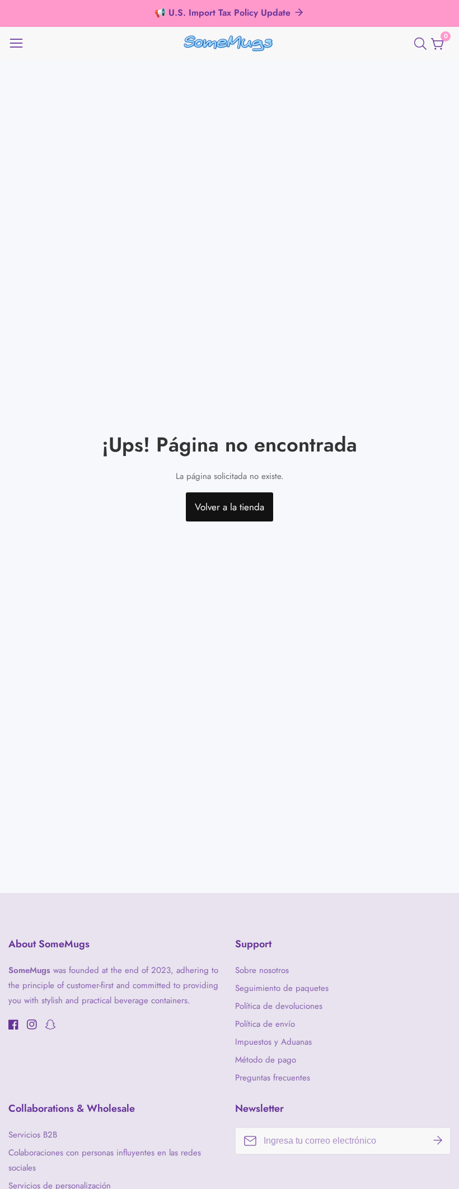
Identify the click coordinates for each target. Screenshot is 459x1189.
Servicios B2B (32, 1135)
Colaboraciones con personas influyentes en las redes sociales (104, 1160)
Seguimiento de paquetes (282, 988)
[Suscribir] (438, 1141)
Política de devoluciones (278, 1006)
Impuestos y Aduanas (273, 1042)
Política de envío (265, 1024)
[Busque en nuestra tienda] (422, 43)
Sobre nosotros (262, 970)
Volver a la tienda (229, 507)
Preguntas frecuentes (272, 1077)
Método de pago (265, 1060)
